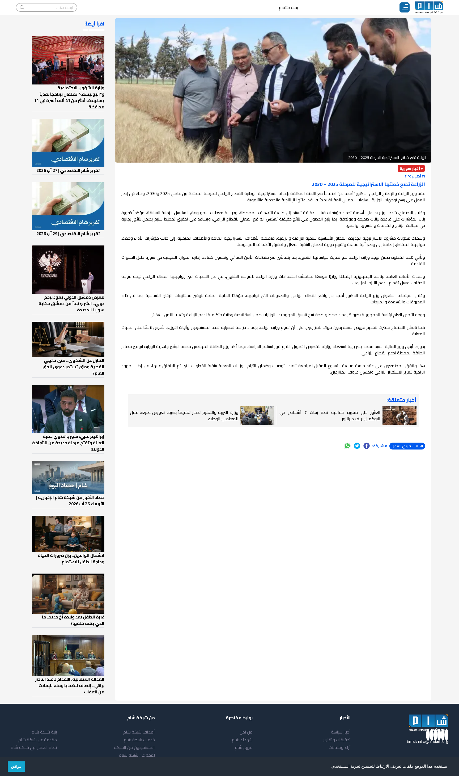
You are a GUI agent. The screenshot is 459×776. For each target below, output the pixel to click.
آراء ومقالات (340, 747)
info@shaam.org (433, 741)
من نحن (246, 732)
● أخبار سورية (411, 168)
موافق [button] (16, 766)
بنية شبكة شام (44, 732)
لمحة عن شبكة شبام (137, 755)
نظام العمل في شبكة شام (34, 747)
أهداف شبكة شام (139, 732)
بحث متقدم (288, 7)
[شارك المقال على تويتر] (357, 446)
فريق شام (244, 747)
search (22, 7)
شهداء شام (242, 739)
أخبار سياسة (341, 732)
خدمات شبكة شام (139, 739)
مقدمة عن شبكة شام (37, 739)
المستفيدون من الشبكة (134, 747)
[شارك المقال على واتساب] (347, 446)
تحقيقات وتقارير (337, 739)
